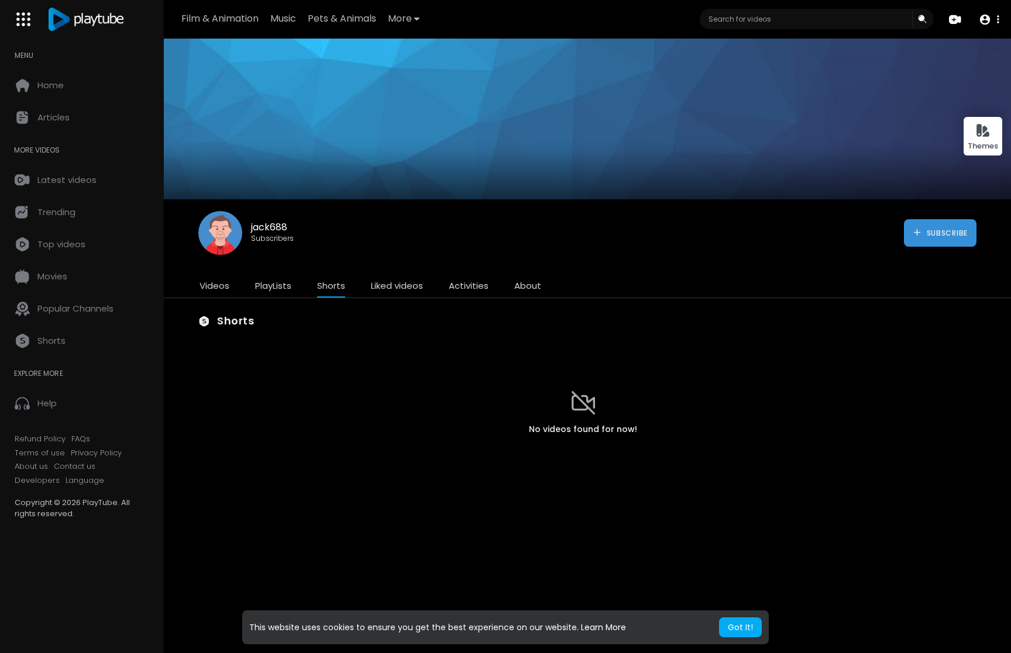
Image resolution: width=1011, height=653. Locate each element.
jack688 (269, 227)
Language (85, 480)
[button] (989, 19)
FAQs (80, 439)
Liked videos (397, 285)
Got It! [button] (740, 627)
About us (31, 466)
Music (283, 18)
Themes (983, 145)
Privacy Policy (96, 453)
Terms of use (40, 453)
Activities (469, 285)
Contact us (74, 466)
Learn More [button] (603, 627)
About (527, 285)
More (400, 18)
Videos (214, 285)
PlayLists (273, 285)
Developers (37, 480)
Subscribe (946, 233)
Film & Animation (220, 18)
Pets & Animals (342, 18)
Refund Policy (40, 439)
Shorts (331, 285)
